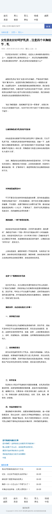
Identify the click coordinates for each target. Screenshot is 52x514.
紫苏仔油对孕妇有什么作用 (13, 451)
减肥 (46, 16)
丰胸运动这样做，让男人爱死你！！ (16, 489)
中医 (36, 20)
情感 (36, 16)
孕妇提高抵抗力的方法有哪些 (14, 454)
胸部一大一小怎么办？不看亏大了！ (16, 484)
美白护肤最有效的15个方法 (12, 469)
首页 (5, 498)
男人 (16, 16)
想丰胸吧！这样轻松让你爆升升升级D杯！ (19, 443)
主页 (13, 32)
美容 (6, 20)
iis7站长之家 (11, 458)
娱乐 (6, 16)
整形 (16, 20)
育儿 (26, 16)
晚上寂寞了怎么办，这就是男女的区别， (18, 447)
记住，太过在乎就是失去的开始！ (15, 474)
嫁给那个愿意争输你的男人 (12, 479)
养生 (26, 20)
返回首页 (26, 508)
